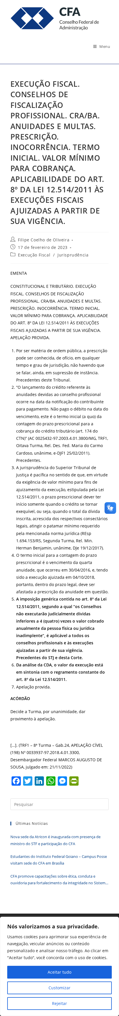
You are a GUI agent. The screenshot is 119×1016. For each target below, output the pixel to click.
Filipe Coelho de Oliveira (43, 240)
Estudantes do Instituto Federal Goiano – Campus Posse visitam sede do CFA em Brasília (58, 860)
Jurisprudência (72, 255)
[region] (59, 966)
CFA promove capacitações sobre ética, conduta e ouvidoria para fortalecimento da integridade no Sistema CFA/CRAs (58, 880)
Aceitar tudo (59, 972)
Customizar (59, 987)
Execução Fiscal (34, 255)
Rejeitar (59, 1003)
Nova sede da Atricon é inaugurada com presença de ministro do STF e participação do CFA (55, 840)
